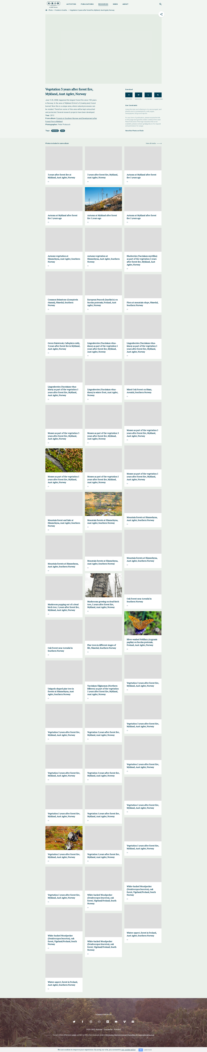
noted (74, 1035)
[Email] (133, 1024)
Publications (87, 4)
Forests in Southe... (61, 10)
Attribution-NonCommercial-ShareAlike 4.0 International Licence (130, 1035)
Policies (117, 1029)
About (125, 4)
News (115, 4)
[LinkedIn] (108, 1024)
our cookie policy (128, 1050)
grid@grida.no (148, 124)
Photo (51, 10)
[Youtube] (116, 1024)
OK (141, 1050)
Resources (103, 4)
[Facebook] (82, 1024)
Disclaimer (108, 1029)
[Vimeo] (124, 1024)
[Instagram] (91, 1024)
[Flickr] (99, 1024)
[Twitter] (74, 1024)
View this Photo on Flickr (134, 131)
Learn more (148, 1050)
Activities (71, 4)
